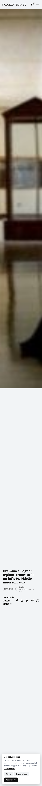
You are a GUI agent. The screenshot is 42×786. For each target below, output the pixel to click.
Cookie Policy (9, 768)
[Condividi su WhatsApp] (37, 600)
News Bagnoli (10, 589)
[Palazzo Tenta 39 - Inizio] (14, 4)
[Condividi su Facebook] (17, 600)
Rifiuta (8, 774)
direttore (22, 587)
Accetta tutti (11, 780)
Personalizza (21, 774)
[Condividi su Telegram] (32, 600)
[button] (32, 4)
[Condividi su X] (22, 600)
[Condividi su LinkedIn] (27, 600)
